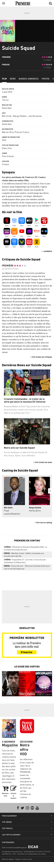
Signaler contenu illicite (23, 859)
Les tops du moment (11, 835)
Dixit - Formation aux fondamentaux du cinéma (29, 854)
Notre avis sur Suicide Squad (19, 447)
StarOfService (6, 854)
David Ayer (7, 108)
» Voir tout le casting (43, 522)
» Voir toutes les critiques (41, 357)
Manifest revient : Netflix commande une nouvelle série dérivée (24, 554)
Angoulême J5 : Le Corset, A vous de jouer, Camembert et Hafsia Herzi (25, 560)
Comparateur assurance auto (12, 852)
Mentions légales (8, 859)
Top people (7, 828)
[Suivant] (50, 491)
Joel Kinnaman (35, 116)
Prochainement (9, 816)
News (13, 78)
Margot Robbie (20, 116)
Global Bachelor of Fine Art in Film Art (37, 852)
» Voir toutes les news (42, 462)
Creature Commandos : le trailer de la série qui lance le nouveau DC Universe (24, 400)
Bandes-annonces (29, 78)
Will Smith (7, 116)
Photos (45, 78)
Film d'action (8, 156)
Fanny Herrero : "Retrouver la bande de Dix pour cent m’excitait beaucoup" (27, 567)
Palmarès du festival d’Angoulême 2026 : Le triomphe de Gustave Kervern (25, 548)
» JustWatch (47, 251)
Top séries (7, 822)
